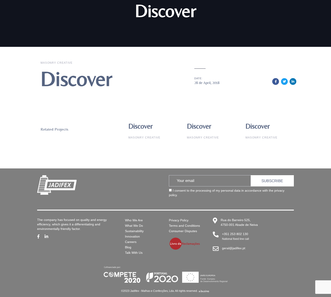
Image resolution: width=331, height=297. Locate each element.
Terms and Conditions (184, 225)
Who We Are (134, 220)
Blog (128, 247)
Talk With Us (134, 252)
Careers (130, 242)
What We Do (134, 225)
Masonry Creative (57, 62)
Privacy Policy (178, 220)
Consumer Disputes (183, 231)
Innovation (132, 236)
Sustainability (134, 231)
